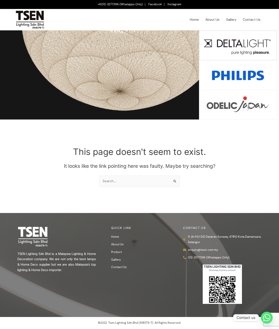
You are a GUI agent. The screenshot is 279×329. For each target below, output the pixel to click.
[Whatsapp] (267, 318)
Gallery (231, 19)
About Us (212, 19)
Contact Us (251, 19)
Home (194, 19)
